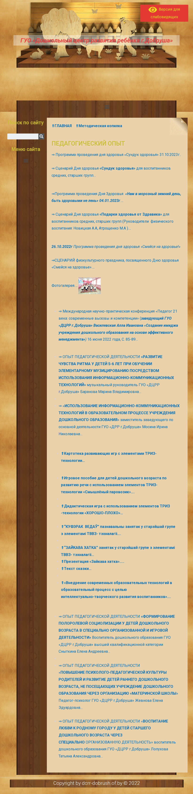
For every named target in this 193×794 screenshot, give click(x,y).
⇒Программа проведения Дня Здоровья (88, 194)
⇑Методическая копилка (99, 126)
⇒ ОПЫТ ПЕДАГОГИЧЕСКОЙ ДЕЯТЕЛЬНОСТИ (100, 357)
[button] (107, 107)
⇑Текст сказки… (76, 568)
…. (121, 200)
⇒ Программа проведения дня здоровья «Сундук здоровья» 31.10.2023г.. (116, 154)
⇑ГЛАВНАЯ (62, 126)
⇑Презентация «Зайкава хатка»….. (92, 561)
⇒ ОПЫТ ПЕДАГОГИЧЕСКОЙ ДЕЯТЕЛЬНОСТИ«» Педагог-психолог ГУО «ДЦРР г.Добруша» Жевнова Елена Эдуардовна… (118, 686)
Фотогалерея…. (65, 285)
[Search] (41, 136)
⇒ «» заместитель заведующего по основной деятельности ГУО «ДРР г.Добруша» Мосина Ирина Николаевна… (119, 420)
